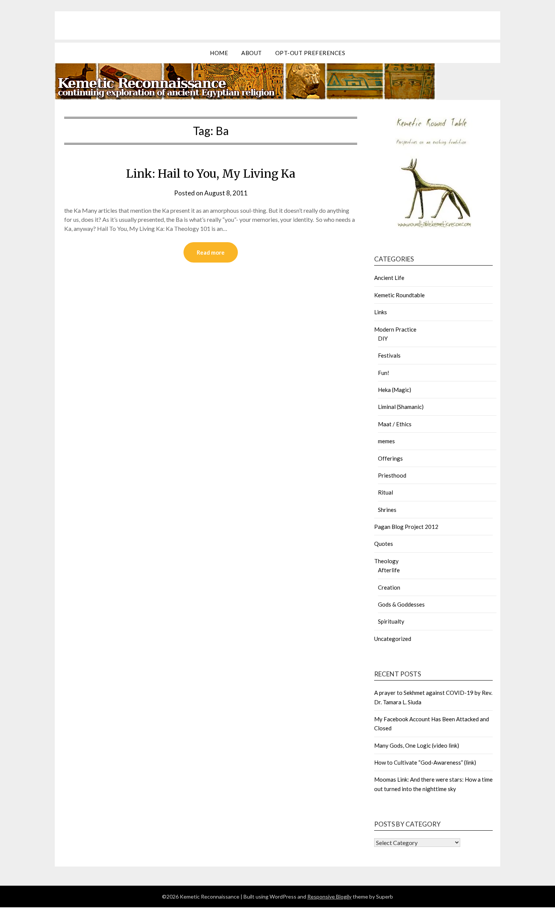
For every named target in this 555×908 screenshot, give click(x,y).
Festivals (389, 355)
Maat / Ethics (395, 424)
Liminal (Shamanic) (401, 406)
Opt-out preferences (310, 52)
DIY (383, 338)
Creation (389, 587)
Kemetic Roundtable (399, 295)
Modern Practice (395, 329)
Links (380, 312)
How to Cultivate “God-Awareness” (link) (425, 762)
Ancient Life (389, 277)
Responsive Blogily (329, 896)
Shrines (387, 509)
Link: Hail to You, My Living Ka (210, 173)
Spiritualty (391, 621)
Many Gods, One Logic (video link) (416, 745)
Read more (211, 252)
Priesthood (392, 475)
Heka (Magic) (394, 389)
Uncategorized (392, 638)
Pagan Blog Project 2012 (406, 526)
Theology (386, 561)
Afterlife (389, 570)
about (251, 52)
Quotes (383, 543)
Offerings (390, 458)
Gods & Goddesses (401, 604)
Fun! (383, 372)
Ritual (385, 492)
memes (386, 441)
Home (219, 52)
